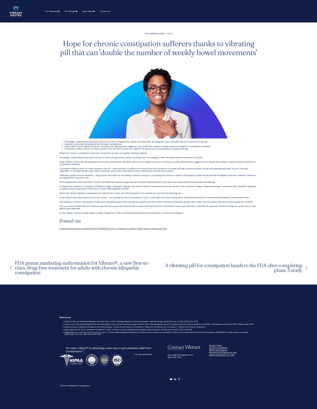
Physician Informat (217, 352)
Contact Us (105, 11)
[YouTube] (171, 379)
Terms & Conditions (218, 348)
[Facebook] (179, 379)
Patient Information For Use (221, 355)
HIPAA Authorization (218, 350)
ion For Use (231, 352)
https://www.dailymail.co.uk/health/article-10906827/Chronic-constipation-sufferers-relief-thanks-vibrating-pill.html (113, 228)
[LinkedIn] (175, 379)
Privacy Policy (215, 345)
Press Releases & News (155, 33)
